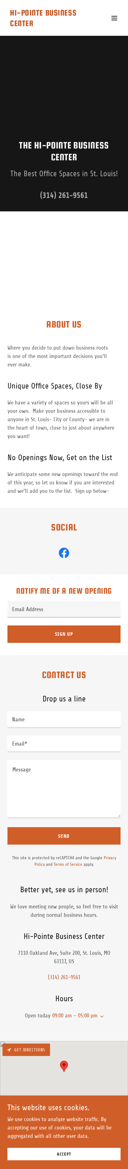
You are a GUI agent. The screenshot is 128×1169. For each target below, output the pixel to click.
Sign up (64, 634)
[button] (114, 18)
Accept (64, 1154)
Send (64, 836)
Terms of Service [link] (68, 864)
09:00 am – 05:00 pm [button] (75, 1015)
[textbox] (64, 609)
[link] (47, 24)
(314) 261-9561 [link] (64, 195)
